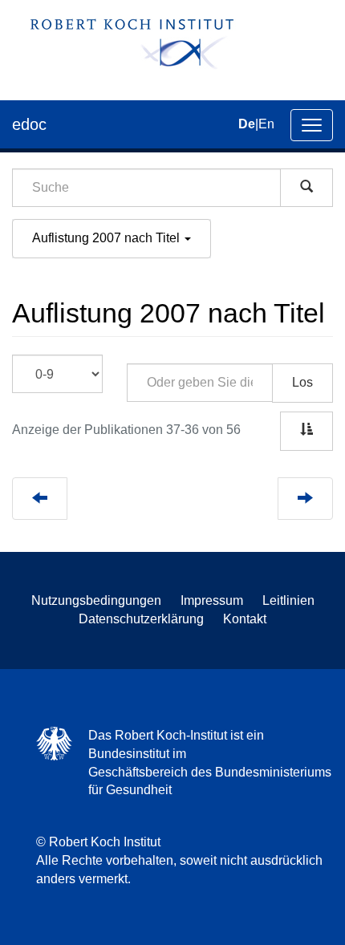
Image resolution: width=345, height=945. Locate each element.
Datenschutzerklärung (141, 619)
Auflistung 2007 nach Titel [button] (107, 238)
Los (302, 382)
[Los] (306, 187)
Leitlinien (288, 600)
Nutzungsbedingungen (96, 600)
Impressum (212, 600)
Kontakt (244, 619)
